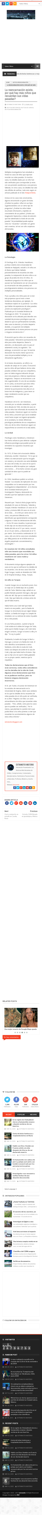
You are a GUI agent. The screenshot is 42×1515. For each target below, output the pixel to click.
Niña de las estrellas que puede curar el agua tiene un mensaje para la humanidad (20, 1030)
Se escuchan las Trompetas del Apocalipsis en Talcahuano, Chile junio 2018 (23, 1374)
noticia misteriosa (13, 107)
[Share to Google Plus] (12, 1025)
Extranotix (16, 785)
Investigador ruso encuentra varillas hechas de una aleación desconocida (24, 1176)
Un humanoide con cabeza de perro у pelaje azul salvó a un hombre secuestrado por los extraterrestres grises (24, 1163)
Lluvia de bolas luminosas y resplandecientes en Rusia (23, 1135)
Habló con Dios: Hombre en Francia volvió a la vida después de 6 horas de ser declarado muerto (23, 1149)
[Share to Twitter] (9, 1025)
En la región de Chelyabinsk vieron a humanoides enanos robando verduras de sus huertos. (24, 1123)
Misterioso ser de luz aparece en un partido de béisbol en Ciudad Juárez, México (24, 1400)
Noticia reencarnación (20, 82)
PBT (18, 1495)
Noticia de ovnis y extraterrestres (25, 1010)
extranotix (22, 1493)
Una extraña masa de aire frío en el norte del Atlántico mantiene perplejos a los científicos (23, 1412)
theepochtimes (30, 193)
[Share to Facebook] (7, 1025)
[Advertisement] (21, 42)
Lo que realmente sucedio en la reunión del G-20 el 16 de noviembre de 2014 (24, 1361)
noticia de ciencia (27, 107)
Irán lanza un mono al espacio (24, 1231)
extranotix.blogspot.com (13, 722)
